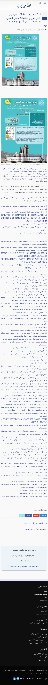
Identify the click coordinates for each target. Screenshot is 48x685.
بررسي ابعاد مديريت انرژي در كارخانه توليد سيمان (31, 294)
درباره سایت (43, 679)
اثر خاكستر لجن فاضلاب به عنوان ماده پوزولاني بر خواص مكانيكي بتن (25, 315)
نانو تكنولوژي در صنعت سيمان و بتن (35, 224)
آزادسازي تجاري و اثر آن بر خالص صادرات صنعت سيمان (29, 351)
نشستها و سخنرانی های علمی (38, 623)
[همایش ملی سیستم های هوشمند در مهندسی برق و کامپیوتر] (27, 197)
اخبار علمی (44, 611)
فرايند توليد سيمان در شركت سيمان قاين (34, 357)
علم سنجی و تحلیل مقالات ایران (38, 640)
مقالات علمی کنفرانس (38, 30)
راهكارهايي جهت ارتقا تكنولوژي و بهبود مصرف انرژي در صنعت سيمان (24, 354)
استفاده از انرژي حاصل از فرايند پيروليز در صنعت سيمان (29, 449)
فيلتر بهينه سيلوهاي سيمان (38, 360)
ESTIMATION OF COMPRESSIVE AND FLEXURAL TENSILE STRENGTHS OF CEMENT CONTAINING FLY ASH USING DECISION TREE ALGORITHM (24, 218)
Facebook (29, 515)
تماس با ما (36, 679)
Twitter (22, 515)
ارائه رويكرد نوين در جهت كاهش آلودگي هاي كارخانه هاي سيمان (26, 212)
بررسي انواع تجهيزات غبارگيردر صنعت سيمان (33, 493)
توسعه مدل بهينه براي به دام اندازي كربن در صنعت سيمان (28, 330)
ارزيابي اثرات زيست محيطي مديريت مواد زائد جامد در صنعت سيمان (25, 454)
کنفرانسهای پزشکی (41, 620)
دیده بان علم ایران (42, 614)
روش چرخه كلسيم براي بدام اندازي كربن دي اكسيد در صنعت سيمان (25, 339)
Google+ (36, 515)
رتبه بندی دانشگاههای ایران (39, 634)
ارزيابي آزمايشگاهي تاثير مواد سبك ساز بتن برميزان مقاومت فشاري (26, 395)
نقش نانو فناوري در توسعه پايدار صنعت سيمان (32, 490)
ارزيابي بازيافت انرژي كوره (39, 363)
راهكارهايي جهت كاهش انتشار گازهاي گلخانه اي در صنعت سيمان (26, 291)
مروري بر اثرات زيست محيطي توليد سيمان (33, 233)
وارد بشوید (28, 529)
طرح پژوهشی (43, 600)
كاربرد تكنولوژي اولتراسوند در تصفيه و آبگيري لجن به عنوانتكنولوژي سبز (24, 496)
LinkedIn (43, 515)
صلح (45, 597)
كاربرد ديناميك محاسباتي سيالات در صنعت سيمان (31, 472)
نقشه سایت (28, 679)
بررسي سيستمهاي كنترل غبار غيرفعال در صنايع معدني (30, 288)
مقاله (45, 591)
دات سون (32, 673)
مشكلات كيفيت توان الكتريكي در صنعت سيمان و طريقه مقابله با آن (25, 404)
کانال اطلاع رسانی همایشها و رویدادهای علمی (24, 566)
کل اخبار (22, 679)
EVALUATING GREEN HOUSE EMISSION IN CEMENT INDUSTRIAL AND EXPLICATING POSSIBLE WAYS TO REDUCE (24, 466)
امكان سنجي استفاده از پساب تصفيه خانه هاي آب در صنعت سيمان (25, 348)
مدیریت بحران (43, 660)
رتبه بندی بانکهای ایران (40, 654)
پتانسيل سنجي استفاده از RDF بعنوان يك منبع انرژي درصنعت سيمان (25, 451)
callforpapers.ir (9, 186)
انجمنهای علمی (42, 637)
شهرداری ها (43, 657)
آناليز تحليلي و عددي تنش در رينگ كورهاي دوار (31, 312)
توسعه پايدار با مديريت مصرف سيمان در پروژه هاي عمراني (28, 481)
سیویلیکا (8, 178)
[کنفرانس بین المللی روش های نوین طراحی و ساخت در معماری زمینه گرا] (9, 176)
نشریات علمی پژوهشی (40, 594)
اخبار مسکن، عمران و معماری (38, 643)
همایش (44, 617)
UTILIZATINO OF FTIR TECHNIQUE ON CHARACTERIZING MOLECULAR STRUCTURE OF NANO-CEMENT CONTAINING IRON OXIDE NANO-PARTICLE (24, 306)
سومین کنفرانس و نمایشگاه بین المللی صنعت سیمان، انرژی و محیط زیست (26, 175)
